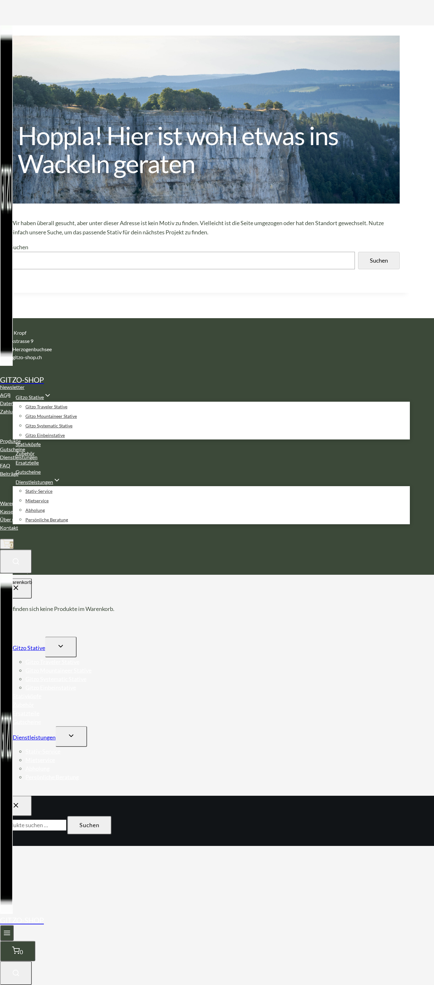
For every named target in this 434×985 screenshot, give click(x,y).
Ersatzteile (27, 462)
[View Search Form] (16, 561)
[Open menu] (7, 933)
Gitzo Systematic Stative (48, 425)
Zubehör (25, 453)
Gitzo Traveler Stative (46, 406)
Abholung (35, 510)
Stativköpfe (28, 444)
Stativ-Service (38, 491)
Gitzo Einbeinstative (45, 435)
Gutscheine (28, 472)
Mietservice (37, 500)
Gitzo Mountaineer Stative (51, 416)
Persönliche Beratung (46, 519)
